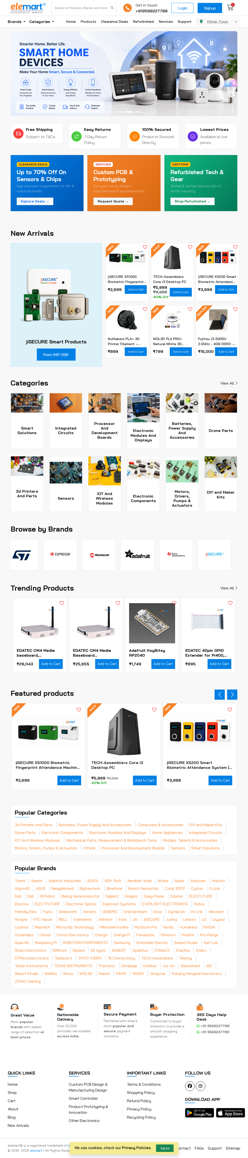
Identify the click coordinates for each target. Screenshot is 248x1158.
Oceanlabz (24, 934)
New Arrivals (18, 1125)
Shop (12, 1092)
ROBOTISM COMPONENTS (85, 942)
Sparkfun (140, 950)
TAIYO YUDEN (89, 958)
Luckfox (22, 927)
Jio (135, 919)
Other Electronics (84, 1120)
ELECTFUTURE (47, 903)
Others (89, 848)
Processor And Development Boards (133, 848)
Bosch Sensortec (143, 888)
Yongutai (157, 973)
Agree (165, 1148)
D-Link (214, 888)
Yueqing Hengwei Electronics (196, 973)
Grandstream (135, 911)
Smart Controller (83, 1098)
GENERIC (110, 911)
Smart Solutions (205, 848)
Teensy (185, 958)
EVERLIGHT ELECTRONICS (165, 903)
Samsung (122, 942)
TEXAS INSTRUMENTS (73, 965)
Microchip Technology (75, 927)
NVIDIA (209, 927)
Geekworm (68, 911)
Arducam (198, 880)
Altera (163, 880)
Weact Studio (27, 973)
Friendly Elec (26, 911)
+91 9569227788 (215, 1026)
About (13, 1108)
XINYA (121, 973)
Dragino (131, 896)
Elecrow (22, 903)
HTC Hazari (42, 919)
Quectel (22, 942)
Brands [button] (15, 21)
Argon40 (22, 888)
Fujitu (48, 911)
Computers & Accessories (160, 824)
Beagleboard (63, 888)
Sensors (178, 848)
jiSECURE (152, 919)
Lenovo (189, 919)
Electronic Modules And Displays (117, 832)
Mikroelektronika (114, 927)
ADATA (92, 880)
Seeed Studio (186, 942)
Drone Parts (25, 832)
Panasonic (145, 934)
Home (71, 21)
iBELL (63, 919)
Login (182, 8)
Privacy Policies (136, 1147)
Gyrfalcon (176, 911)
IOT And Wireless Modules (37, 840)
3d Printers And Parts (34, 824)
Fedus (199, 903)
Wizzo (68, 973)
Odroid (45, 934)
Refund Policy (139, 1100)
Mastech (42, 927)
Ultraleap (129, 965)
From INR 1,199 (55, 354)
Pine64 (188, 934)
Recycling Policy (141, 1117)
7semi (20, 880)
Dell (18, 896)
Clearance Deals (114, 21)
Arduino (218, 880)
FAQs (199, 1148)
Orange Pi (122, 934)
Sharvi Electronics (30, 950)
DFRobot (47, 896)
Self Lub (211, 942)
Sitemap (233, 1148)
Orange (101, 934)
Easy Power (154, 896)
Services (166, 21)
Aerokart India (139, 880)
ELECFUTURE (200, 896)
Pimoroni (168, 934)
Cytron (197, 888)
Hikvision (216, 911)
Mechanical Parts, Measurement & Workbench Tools (111, 840)
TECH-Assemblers (157, 958)
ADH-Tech (112, 880)
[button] (110, 112)
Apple (179, 880)
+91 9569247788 (214, 1032)
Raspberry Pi (46, 942)
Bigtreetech (90, 888)
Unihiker (150, 965)
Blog (12, 1117)
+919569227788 (152, 10)
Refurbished (143, 21)
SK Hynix (98, 950)
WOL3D (85, 973)
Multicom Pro (145, 927)
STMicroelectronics (32, 958)
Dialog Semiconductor (80, 896)
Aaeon (36, 880)
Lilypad (218, 919)
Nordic (168, 927)
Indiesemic (83, 919)
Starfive (183, 950)
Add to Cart (136, 289)
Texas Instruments (31, 965)
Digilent (112, 896)
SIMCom (59, 950)
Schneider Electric (152, 942)
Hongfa (21, 919)
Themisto (106, 965)
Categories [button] (40, 21)
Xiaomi (104, 973)
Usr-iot (169, 965)
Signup (210, 8)
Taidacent (63, 958)
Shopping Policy (141, 1092)
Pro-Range (209, 934)
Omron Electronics (73, 934)
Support (185, 21)
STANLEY (162, 950)
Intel (122, 919)
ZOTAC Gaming (28, 981)
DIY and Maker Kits (205, 824)
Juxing (171, 919)
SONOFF (119, 950)
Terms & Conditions (144, 1084)
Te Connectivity (121, 958)
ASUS (41, 888)
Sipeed (79, 950)
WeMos (51, 973)
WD (209, 965)
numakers (188, 927)
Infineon (105, 919)
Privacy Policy (139, 1108)
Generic (89, 911)
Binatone (114, 888)
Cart (12, 1100)
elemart (36, 1150)
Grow (157, 911)
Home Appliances (167, 832)
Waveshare (190, 965)
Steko (201, 950)
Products (88, 21)
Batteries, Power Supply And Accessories (95, 824)
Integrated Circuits (205, 832)
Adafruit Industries (64, 880)
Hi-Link (197, 911)
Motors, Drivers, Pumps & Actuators (46, 848)
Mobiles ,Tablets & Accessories (190, 840)
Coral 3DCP (175, 888)
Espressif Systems (119, 903)
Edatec (176, 896)
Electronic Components (62, 832)
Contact (183, 1148)
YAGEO (138, 973)
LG (204, 919)
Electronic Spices (81, 903)
